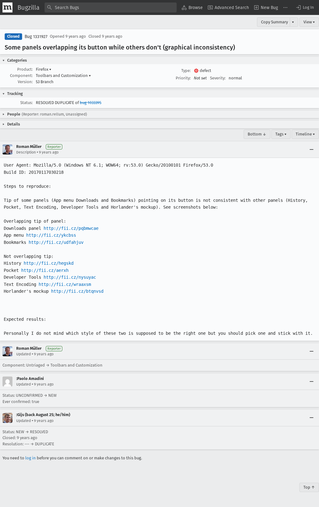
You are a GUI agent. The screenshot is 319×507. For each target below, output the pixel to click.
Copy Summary (274, 22)
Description (26, 152)
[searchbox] (111, 7)
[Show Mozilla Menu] (7, 7)
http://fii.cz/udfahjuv (56, 242)
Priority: (183, 78)
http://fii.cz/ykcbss (51, 235)
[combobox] (111, 7)
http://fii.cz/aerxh (45, 270)
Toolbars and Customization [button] (63, 75)
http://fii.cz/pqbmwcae (71, 228)
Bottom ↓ (257, 134)
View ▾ (309, 22)
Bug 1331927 (36, 36)
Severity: (218, 78)
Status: (26, 102)
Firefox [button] (43, 69)
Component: (21, 75)
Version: (25, 81)
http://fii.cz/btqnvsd (77, 291)
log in (30, 458)
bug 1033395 (90, 102)
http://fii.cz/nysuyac (70, 277)
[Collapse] (312, 149)
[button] (305, 7)
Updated (23, 354)
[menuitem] (192, 7)
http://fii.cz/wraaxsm (65, 284)
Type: (186, 70)
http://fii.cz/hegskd (49, 263)
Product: (25, 69)
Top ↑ (309, 487)
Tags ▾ (281, 134)
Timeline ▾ (305, 134)
